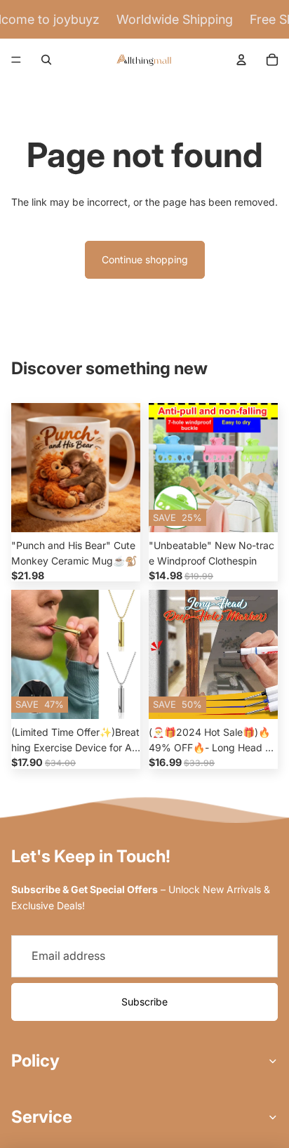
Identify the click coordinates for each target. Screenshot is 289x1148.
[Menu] (16, 60)
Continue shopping (145, 259)
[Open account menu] (241, 59)
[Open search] (46, 59)
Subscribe (144, 1002)
